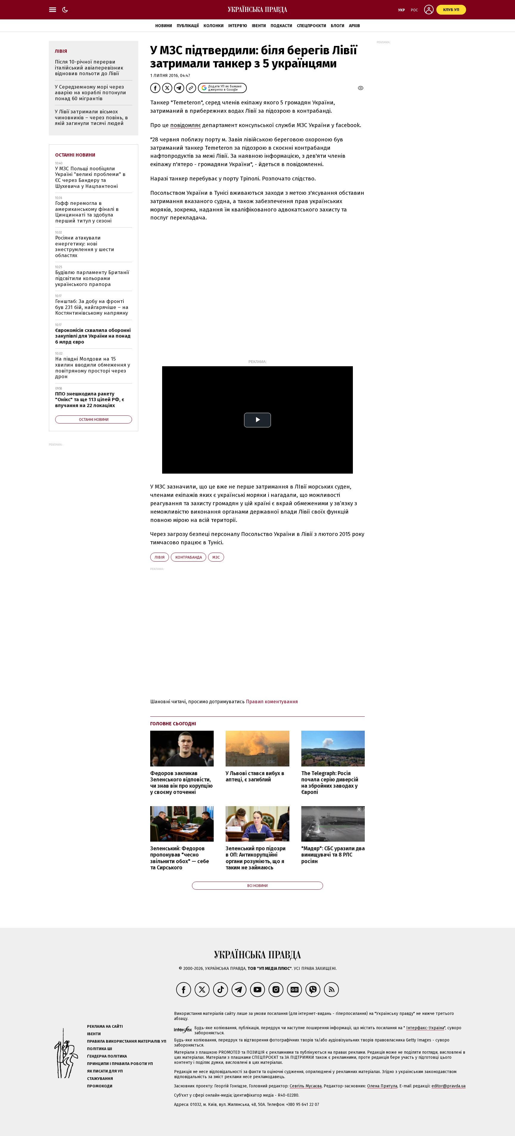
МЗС (216, 557)
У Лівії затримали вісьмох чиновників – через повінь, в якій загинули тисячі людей (91, 117)
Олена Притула (382, 1086)
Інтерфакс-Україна (425, 1027)
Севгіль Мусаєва (306, 1086)
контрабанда (188, 557)
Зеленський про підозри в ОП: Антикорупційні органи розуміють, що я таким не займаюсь (256, 858)
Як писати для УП (105, 1071)
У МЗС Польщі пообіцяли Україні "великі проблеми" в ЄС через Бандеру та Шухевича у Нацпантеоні (90, 177)
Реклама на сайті (105, 1026)
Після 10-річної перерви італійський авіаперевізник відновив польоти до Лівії (89, 68)
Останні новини (75, 155)
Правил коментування (272, 701)
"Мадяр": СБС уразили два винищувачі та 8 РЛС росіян (333, 855)
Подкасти (281, 25)
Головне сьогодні (173, 724)
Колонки (214, 25)
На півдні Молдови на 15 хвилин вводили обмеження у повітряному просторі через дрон (92, 368)
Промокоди (99, 1086)
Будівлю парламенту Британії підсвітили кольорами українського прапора (92, 278)
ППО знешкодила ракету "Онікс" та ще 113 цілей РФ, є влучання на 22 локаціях (89, 400)
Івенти (259, 25)
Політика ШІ (99, 1049)
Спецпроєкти (311, 25)
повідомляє (185, 125)
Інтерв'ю (237, 25)
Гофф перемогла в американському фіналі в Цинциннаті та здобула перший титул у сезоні (87, 212)
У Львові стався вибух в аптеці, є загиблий (255, 776)
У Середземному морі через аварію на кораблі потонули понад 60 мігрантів (90, 93)
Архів (354, 25)
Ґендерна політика (107, 1056)
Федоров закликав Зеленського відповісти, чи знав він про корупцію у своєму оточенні (181, 782)
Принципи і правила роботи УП (120, 1063)
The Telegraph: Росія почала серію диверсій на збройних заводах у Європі (329, 782)
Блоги (337, 25)
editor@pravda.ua (449, 1086)
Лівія (160, 557)
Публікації (188, 25)
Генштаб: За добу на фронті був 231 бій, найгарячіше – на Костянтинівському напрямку (91, 307)
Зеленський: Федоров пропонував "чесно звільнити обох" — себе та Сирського (179, 858)
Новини (163, 25)
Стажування (100, 1078)
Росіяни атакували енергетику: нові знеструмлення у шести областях (84, 247)
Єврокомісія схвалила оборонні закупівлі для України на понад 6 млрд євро (93, 336)
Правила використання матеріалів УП (126, 1041)
